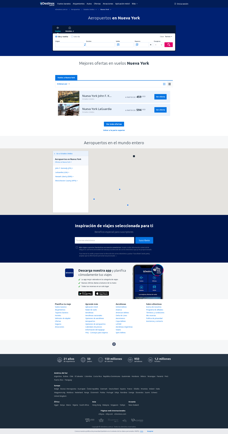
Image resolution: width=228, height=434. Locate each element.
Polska (102, 392)
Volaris (118, 330)
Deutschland (114, 389)
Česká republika (93, 389)
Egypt (56, 405)
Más (134, 3)
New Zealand (133, 405)
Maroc (68, 405)
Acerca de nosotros (153, 307)
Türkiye (122, 405)
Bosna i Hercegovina (68, 389)
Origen (57, 41)
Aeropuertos (90, 321)
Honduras (135, 376)
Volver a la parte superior (114, 130)
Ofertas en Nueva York (62, 162)
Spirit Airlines (121, 332)
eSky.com (109, 414)
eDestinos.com (120, 414)
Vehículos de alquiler (63, 318)
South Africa (84, 405)
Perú (166, 376)
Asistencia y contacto (154, 321)
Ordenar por (62, 84)
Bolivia (65, 376)
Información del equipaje (95, 330)
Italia (158, 389)
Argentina (58, 376)
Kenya (62, 405)
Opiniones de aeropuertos (95, 324)
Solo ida (77, 36)
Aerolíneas (89, 312)
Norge (86, 392)
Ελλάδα (136, 389)
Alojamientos (79, 3)
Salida (118, 41)
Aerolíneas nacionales (93, 315)
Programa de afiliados (154, 310)
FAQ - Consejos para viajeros (96, 332)
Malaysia (105, 405)
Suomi (147, 392)
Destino (88, 41)
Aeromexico (120, 318)
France (129, 389)
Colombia (88, 376)
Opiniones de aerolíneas (94, 318)
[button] (128, 205)
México (143, 376)
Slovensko (139, 392)
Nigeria (75, 405)
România (123, 392)
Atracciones (108, 3)
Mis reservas (151, 315)
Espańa (123, 389)
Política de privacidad (154, 318)
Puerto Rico (58, 380)
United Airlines (121, 307)
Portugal (110, 392)
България (81, 389)
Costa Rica (97, 376)
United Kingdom (60, 396)
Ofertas (97, 3)
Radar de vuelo (91, 310)
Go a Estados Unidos (64, 153)
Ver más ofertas (114, 124)
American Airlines (122, 312)
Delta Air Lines (121, 315)
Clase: (162, 37)
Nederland (79, 392)
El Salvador (79, 376)
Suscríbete (144, 240)
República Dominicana (111, 376)
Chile (71, 376)
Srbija (117, 392)
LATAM (118, 324)
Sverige (131, 392)
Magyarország (59, 392)
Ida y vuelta (63, 36)
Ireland (151, 389)
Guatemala (126, 376)
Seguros (58, 324)
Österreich (94, 392)
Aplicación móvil (122, 3)
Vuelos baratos (64, 3)
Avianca (119, 310)
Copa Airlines (121, 321)
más (141, 431)
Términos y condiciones (155, 312)
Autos (89, 3)
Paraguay (68, 380)
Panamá (160, 376)
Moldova (70, 392)
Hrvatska (144, 389)
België (56, 389)
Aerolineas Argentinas (124, 327)
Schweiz (154, 392)
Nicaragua (151, 376)
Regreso (137, 41)
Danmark (103, 389)
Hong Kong (96, 405)
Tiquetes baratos (61, 312)
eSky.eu (101, 414)
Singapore (114, 405)
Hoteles (58, 315)
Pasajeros (157, 41)
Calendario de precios (93, 327)
